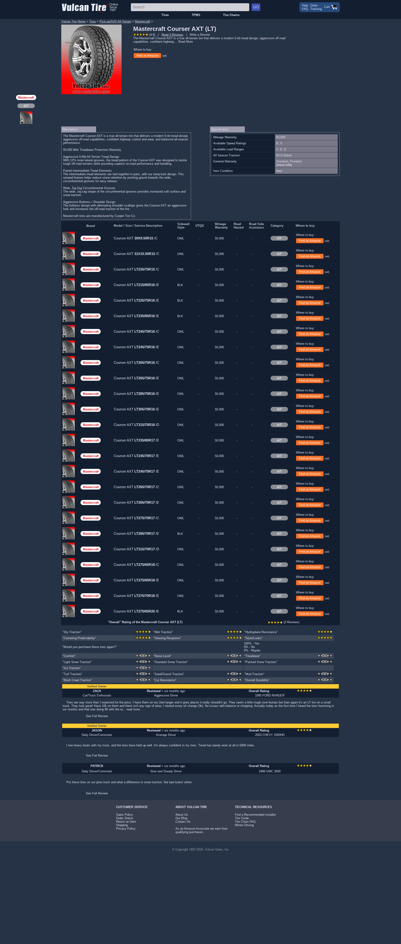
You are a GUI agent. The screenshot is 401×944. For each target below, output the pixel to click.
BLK (180, 285)
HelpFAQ (305, 7)
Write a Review (200, 34)
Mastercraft (142, 21)
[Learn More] (68, 243)
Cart (327, 7)
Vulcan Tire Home (73, 21)
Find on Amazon (147, 55)
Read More (185, 41)
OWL (180, 238)
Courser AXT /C (136, 238)
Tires (165, 15)
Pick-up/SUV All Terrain (115, 21)
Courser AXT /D (136, 425)
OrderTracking (316, 7)
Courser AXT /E (136, 285)
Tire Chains (231, 15)
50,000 (219, 238)
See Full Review (97, 716)
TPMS (196, 15)
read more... (134, 709)
